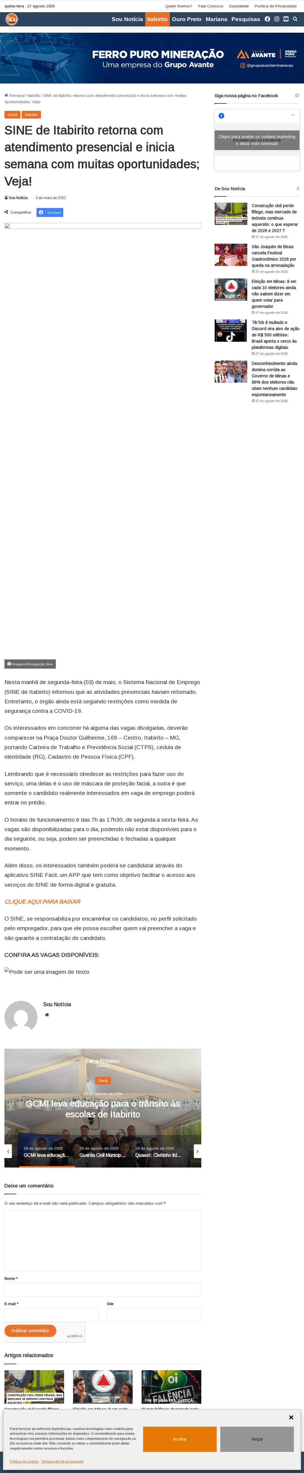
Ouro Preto (187, 19)
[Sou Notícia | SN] (11, 19)
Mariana (216, 19)
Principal (16, 95)
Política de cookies (24, 1461)
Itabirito (157, 19)
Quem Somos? (178, 6)
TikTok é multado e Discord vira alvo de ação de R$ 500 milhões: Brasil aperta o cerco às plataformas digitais (276, 335)
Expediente (239, 6)
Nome (11, 1278)
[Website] (46, 1014)
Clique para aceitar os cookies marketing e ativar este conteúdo (256, 140)
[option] (102, 1108)
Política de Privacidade (276, 6)
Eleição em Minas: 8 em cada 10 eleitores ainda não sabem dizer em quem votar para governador (274, 294)
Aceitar (180, 1439)
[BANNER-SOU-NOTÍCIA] (152, 58)
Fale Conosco (211, 6)
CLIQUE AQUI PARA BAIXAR (42, 902)
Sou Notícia (127, 19)
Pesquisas (246, 19)
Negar (257, 1439)
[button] (291, 1417)
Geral (12, 114)
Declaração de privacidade (62, 1461)
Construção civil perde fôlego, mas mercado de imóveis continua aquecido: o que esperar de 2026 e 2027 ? (275, 218)
